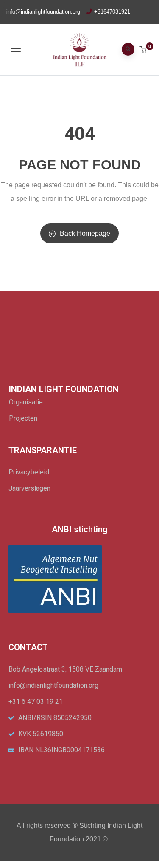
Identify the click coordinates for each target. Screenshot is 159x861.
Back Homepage (85, 233)
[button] (143, 50)
